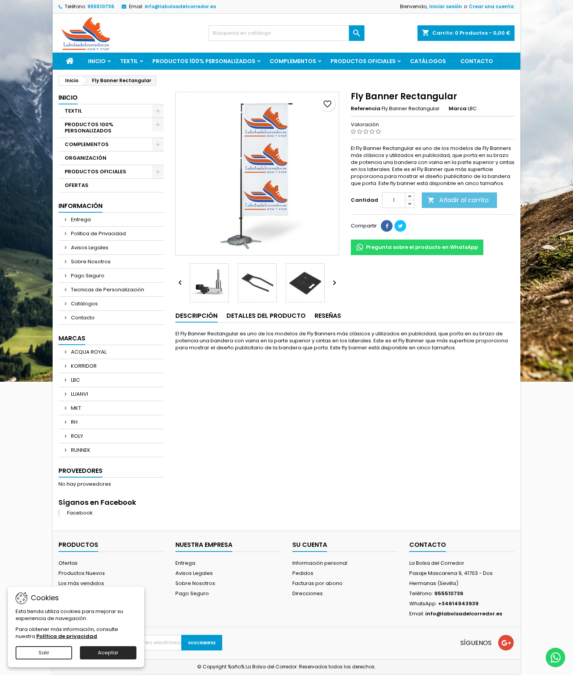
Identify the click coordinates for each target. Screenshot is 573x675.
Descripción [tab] (196, 315)
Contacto (476, 61)
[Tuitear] (400, 226)
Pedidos (302, 573)
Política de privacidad (66, 636)
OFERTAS (76, 185)
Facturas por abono (317, 583)
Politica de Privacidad (98, 233)
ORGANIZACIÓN (85, 158)
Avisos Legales (89, 247)
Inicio (97, 61)
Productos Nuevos (81, 573)
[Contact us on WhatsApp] (555, 657)
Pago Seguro (87, 275)
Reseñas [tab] (328, 315)
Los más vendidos (81, 583)
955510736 (100, 6)
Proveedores (80, 470)
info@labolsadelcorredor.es (180, 6)
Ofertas (68, 563)
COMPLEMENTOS (293, 61)
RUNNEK (80, 450)
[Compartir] (387, 226)
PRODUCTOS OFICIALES (363, 61)
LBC (75, 380)
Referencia (365, 108)
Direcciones (307, 593)
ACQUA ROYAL (88, 352)
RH (74, 422)
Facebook (80, 512)
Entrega (80, 219)
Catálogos (428, 61)
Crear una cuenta (491, 6)
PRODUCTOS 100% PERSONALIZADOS (203, 61)
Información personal (319, 563)
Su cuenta (309, 544)
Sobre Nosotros (90, 261)
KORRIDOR (83, 366)
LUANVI (79, 394)
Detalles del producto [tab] (266, 315)
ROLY (76, 436)
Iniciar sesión (445, 6)
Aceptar (108, 652)
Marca (458, 108)
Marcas (71, 338)
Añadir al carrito (458, 200)
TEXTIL (129, 61)
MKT (75, 408)
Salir (44, 652)
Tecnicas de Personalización (107, 289)
